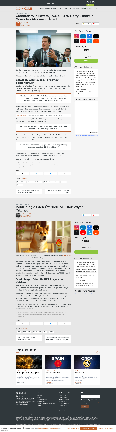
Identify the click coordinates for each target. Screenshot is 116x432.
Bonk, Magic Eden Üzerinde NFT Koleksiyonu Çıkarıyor (28, 191)
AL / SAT (90, 4)
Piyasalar (47, 8)
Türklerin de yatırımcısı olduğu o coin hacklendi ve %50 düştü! (39, 115)
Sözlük (78, 8)
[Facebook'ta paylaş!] (50, 173)
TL (86, 56)
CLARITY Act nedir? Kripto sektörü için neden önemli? (84, 93)
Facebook (89, 37)
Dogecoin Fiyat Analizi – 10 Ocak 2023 (58, 191)
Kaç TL (60, 8)
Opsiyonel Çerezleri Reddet (105, 428)
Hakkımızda (40, 395)
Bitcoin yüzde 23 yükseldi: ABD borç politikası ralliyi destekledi (86, 79)
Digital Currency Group (51, 182)
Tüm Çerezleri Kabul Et (87, 428)
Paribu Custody (63, 397)
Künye (39, 397)
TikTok (96, 37)
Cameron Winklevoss (34, 182)
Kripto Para (27, 331)
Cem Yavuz (25, 22)
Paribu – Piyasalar (63, 395)
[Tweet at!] (22, 173)
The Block (24, 178)
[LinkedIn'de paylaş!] (36, 173)
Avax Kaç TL (62, 410)
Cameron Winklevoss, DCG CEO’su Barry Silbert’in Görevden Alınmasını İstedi (57, 339)
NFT (45, 331)
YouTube (83, 42)
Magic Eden (66, 255)
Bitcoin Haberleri (63, 401)
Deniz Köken (20, 382)
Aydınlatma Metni (90, 401)
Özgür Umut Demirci (28, 213)
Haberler (40, 8)
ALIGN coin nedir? (81, 89)
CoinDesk (24, 328)
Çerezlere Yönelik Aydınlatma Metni (46, 403)
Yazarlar (72, 8)
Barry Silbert (21, 182)
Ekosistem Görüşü (86, 8)
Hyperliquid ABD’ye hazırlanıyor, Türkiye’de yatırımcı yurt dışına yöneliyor (86, 84)
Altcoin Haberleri (63, 405)
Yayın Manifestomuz (42, 399)
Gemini (63, 182)
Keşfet (65, 8)
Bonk (19, 331)
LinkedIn (83, 37)
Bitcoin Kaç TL (62, 407)
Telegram (89, 42)
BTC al (86, 60)
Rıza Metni (97, 402)
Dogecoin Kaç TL (63, 409)
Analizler (53, 8)
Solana (51, 331)
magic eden (37, 331)
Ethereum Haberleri (64, 403)
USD (89, 56)
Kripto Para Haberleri (22, 13)
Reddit (96, 42)
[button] (97, 352)
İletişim (39, 405)
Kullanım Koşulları (41, 401)
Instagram (76, 37)
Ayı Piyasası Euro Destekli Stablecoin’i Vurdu (26, 338)
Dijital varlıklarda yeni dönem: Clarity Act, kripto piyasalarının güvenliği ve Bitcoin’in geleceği (85, 73)
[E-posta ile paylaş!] (64, 173)
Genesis (19, 185)
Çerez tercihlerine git (73, 428)
